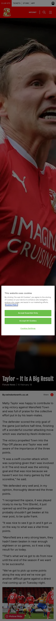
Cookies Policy (11, 305)
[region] (28, 310)
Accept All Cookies (27, 321)
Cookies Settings (28, 328)
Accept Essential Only (28, 313)
